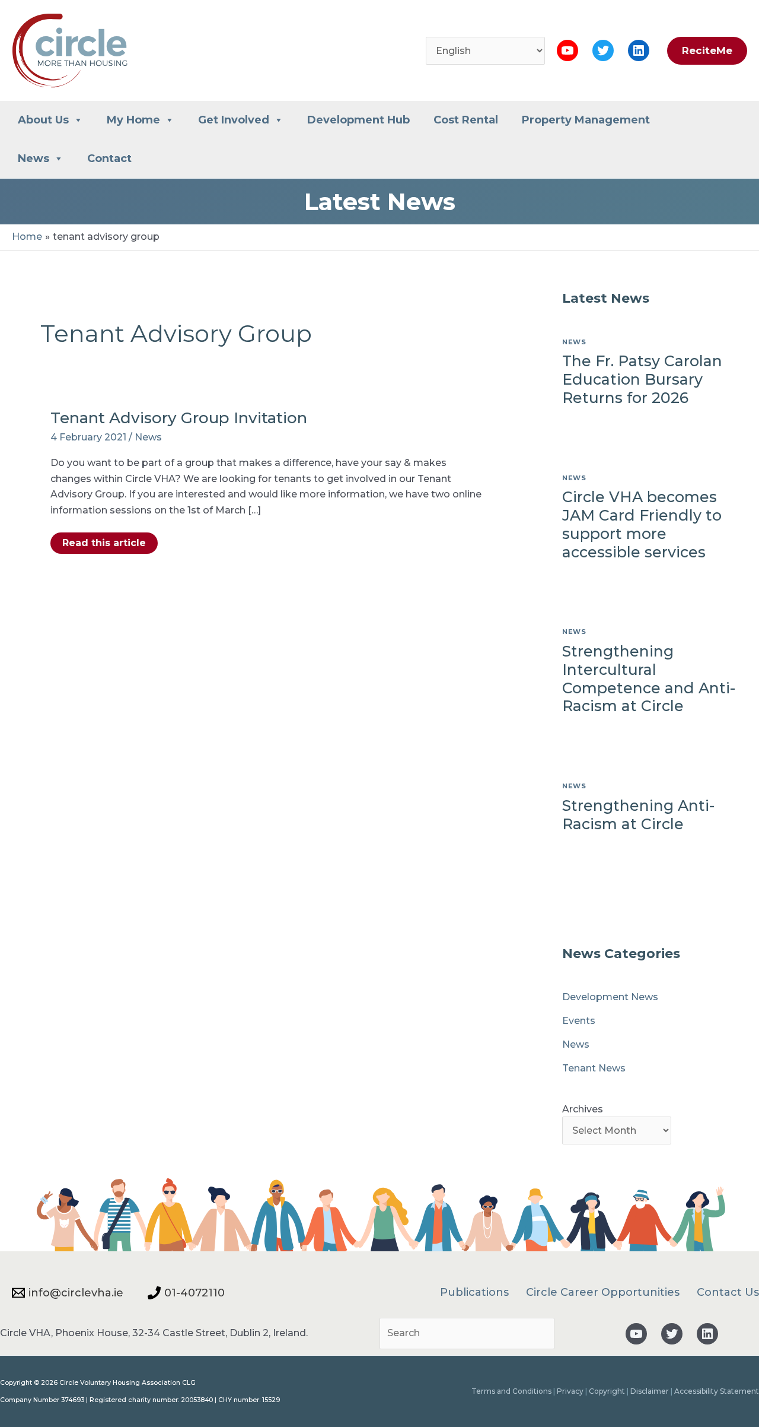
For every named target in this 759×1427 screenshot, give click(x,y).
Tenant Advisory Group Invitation (178, 417)
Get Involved (233, 119)
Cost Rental (465, 119)
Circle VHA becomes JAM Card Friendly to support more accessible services (642, 524)
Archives (582, 1109)
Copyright (607, 1391)
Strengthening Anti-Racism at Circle (638, 815)
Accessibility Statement (716, 1391)
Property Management (586, 119)
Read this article (104, 545)
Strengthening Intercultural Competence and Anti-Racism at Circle (648, 678)
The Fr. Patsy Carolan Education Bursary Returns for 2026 (642, 379)
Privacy (570, 1391)
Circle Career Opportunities (603, 1292)
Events (578, 1020)
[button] (704, 51)
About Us (43, 119)
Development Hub (358, 119)
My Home (133, 119)
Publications (474, 1292)
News (33, 158)
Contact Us (728, 1292)
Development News (610, 997)
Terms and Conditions (511, 1391)
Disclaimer (649, 1391)
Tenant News (594, 1068)
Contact (109, 158)
